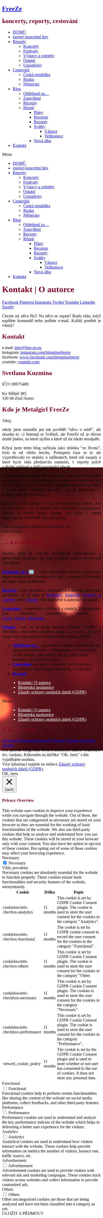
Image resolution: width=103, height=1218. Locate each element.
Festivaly (30, 51)
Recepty (30, 103)
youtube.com (28, 362)
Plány (38, 112)
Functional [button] (11, 1083)
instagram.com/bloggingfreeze (45, 352)
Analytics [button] (10, 1131)
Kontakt (19, 145)
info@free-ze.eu (28, 347)
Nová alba (42, 140)
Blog (17, 89)
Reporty (19, 41)
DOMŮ (19, 32)
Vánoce (50, 131)
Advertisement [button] (14, 1160)
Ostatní (29, 60)
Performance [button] (12, 1107)
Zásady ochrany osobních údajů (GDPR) (52, 692)
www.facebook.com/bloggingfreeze (49, 357)
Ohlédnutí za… (36, 93)
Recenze (41, 117)
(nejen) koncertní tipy (30, 37)
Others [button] (7, 1189)
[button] (51, 154)
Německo (31, 84)
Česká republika (36, 74)
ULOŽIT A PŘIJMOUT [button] (22, 1213)
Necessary (17, 863)
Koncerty (31, 46)
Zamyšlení (32, 98)
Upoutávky (32, 65)
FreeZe (12, 8)
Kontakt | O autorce (34, 682)
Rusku (20, 618)
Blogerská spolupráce (36, 687)
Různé (28, 107)
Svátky (39, 126)
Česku (7, 618)
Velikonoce (53, 136)
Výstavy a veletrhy (39, 56)
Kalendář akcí (15, 572)
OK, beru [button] (10, 773)
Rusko (28, 79)
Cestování (21, 70)
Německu (36, 618)
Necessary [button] (10, 858)
